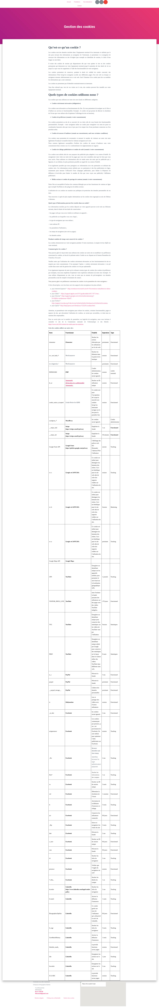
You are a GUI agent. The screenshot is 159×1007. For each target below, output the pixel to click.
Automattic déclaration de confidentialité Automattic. (75, 383)
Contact (79, 5)
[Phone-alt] (101, 2)
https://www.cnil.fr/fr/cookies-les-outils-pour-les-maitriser (65, 324)
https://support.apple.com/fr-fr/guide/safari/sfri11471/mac (80, 293)
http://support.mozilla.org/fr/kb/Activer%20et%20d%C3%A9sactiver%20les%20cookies (79, 303)
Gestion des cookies (69, 998)
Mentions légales (39, 998)
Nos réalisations (87, 2)
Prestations (77, 2)
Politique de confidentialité (53, 998)
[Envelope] (106, 2)
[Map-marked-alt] (97, 2)
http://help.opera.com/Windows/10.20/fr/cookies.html (77, 305)
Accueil (69, 2)
